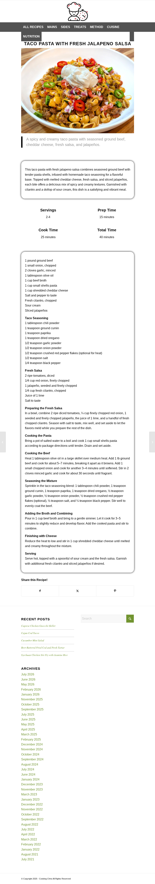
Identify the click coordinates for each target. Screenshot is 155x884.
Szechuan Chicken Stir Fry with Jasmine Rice (44, 655)
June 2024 (28, 774)
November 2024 (32, 749)
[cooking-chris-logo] (77, 11)
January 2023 (30, 799)
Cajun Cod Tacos (30, 633)
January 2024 (30, 779)
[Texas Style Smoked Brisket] (3, 442)
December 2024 (32, 744)
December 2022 (32, 804)
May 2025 (27, 724)
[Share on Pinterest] (115, 590)
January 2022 (30, 849)
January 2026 (30, 694)
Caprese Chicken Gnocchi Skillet (38, 626)
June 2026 (28, 679)
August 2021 (29, 854)
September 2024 (32, 759)
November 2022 (32, 809)
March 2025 (29, 734)
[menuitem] (33, 27)
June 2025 (28, 719)
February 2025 (31, 739)
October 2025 (30, 704)
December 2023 (32, 784)
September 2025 (32, 709)
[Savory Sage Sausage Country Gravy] (152, 442)
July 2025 (27, 714)
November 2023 (32, 789)
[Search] (132, 36)
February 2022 (31, 844)
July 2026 (27, 674)
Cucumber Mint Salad (32, 640)
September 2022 (32, 819)
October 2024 (30, 754)
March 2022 (29, 839)
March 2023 (29, 794)
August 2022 (29, 824)
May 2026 (27, 684)
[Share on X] (77, 590)
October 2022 (30, 814)
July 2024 (27, 769)
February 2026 (31, 689)
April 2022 (28, 834)
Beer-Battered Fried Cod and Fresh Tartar (42, 647)
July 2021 (27, 859)
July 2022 (27, 829)
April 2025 (28, 729)
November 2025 (32, 699)
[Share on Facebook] (40, 590)
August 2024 (29, 764)
